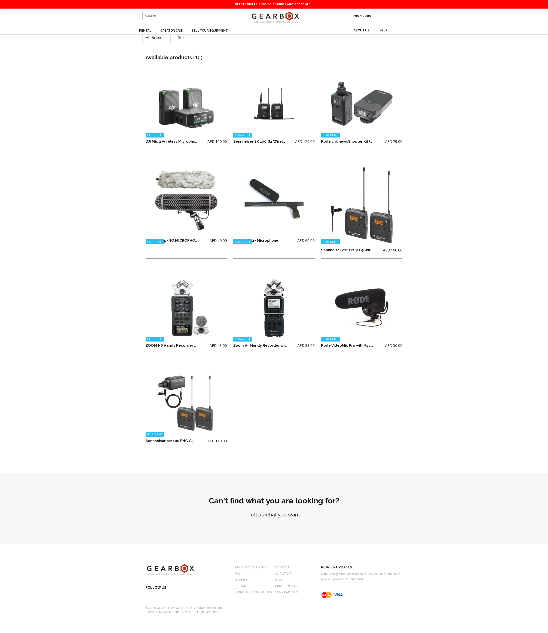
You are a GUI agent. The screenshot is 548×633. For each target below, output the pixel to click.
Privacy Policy (286, 586)
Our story (283, 573)
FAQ (237, 573)
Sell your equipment (210, 30)
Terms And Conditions (253, 592)
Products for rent (250, 567)
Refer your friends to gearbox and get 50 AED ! (274, 4)
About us (361, 30)
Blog (279, 580)
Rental (145, 30)
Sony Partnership (289, 592)
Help (384, 30)
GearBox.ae (165, 608)
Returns (241, 586)
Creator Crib (171, 30)
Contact (282, 567)
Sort (182, 37)
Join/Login (361, 16)
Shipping (241, 580)
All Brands (155, 37)
